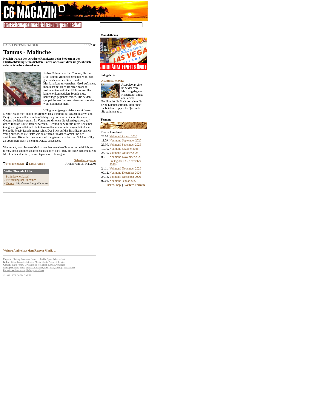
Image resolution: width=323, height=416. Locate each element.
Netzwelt (53, 262)
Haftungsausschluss (35, 270)
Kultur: (6, 262)
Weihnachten (69, 267)
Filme (13, 262)
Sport (49, 259)
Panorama (25, 259)
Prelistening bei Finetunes (21, 179)
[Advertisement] (123, 214)
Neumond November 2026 (125, 156)
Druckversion (37, 163)
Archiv (40, 267)
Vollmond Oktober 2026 (124, 152)
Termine (61, 262)
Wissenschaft (59, 259)
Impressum (20, 270)
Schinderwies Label (17, 176)
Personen (35, 259)
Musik (38, 262)
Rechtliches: (9, 270)
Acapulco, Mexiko (112, 80)
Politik (43, 259)
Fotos (22, 267)
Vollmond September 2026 (125, 144)
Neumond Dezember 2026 (125, 172)
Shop (52, 267)
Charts (45, 262)
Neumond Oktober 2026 (124, 148)
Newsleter (42, 265)
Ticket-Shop (113, 185)
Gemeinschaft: (10, 265)
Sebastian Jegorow (85, 160)
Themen (29, 267)
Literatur (30, 262)
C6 (35, 267)
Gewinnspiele (31, 265)
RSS (46, 267)
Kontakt (51, 265)
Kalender (21, 262)
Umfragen (60, 265)
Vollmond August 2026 (123, 136)
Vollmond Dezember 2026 (125, 176)
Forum (21, 265)
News (16, 267)
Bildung (16, 259)
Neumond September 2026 (125, 140)
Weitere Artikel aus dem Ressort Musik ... (29, 250)
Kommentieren (15, 163)
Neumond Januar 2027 (123, 180)
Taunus (10, 183)
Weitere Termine (134, 185)
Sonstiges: (8, 267)
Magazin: (7, 259)
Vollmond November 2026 (125, 168)
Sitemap (58, 267)
